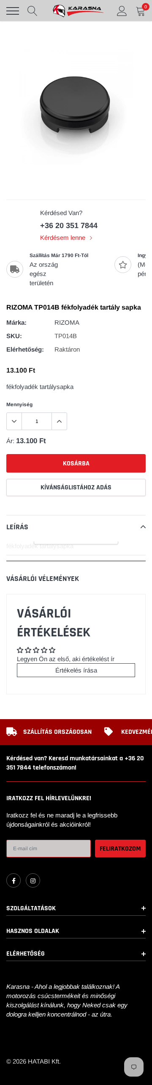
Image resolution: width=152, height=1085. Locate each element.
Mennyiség (19, 404)
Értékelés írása (76, 670)
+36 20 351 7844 (69, 225)
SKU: (14, 335)
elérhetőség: (25, 349)
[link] (13, 880)
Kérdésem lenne (63, 237)
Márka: (16, 322)
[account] (122, 10)
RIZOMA (66, 322)
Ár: (10, 440)
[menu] (12, 11)
